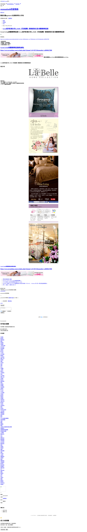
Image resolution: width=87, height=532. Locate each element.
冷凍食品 (2, 372)
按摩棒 (1, 457)
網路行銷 (2, 467)
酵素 (1, 406)
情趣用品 (2, 456)
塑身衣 (1, 480)
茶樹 (1, 474)
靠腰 (1, 421)
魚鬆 (1, 364)
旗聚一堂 (2, 358)
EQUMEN (2, 482)
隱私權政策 (50, 515)
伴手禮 (1, 362)
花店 (1, 436)
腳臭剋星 (2, 339)
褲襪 (1, 449)
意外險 (1, 408)
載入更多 (2, 305)
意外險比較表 (3, 409)
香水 (1, 476)
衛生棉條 (2, 465)
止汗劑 (1, 352)
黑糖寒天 (2, 428)
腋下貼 (1, 351)
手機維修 (2, 462)
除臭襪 (1, 342)
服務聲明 (54, 515)
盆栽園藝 (2, 414)
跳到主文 (2, 12)
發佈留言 (2, 312)
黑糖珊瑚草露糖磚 (4, 429)
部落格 (4, 22)
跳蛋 (1, 459)
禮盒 (1, 361)
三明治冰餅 (2, 345)
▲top (1, 303)
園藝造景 (2, 412)
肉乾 (1, 365)
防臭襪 (1, 344)
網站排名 (2, 434)
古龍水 (1, 477)
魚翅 (1, 374)
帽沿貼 (1, 338)
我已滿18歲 (3, 529)
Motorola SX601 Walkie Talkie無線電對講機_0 (12, 280)
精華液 (1, 473)
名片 (4, 23)
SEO (1, 435)
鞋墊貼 (1, 355)
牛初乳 (1, 404)
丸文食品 (2, 357)
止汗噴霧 (2, 354)
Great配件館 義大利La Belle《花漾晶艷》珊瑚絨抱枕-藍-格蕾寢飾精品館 (25, 28)
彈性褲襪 (2, 450)
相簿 (4, 20)
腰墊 (1, 422)
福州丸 (1, 371)
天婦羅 (1, 368)
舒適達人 (2, 466)
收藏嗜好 (10, 18)
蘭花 (1, 416)
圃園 (1, 478)
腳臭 (1, 341)
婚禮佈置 (2, 439)
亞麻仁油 (2, 401)
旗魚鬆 (1, 359)
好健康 (1, 398)
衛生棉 (1, 463)
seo (1, 469)
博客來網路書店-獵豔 (7, 279)
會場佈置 (2, 440)
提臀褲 (1, 484)
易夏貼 (1, 349)
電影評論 (10, 301)
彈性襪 (1, 447)
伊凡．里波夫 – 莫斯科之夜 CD (9, 284)
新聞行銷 (2, 470)
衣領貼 (1, 337)
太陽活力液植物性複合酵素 (6, 426)
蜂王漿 (1, 402)
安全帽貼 (2, 348)
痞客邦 (10, 297)
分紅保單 (2, 411)
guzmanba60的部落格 (9, 9)
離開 (7, 529)
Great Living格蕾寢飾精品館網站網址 (12, 47)
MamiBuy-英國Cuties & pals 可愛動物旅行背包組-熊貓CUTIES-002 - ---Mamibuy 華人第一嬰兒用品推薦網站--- (25, 283)
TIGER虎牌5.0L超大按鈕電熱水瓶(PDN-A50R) (12, 282)
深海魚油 (2, 405)
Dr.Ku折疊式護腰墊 (4, 418)
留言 (13, 297)
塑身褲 (1, 481)
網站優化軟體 (3, 431)
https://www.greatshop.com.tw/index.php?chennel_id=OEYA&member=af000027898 (26, 50)
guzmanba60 (2, 291)
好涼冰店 (2, 347)
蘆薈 (1, 471)
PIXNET (34, 515)
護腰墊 (1, 424)
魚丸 (1, 366)
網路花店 (2, 437)
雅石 (1, 415)
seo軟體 (2, 432)
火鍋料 (1, 369)
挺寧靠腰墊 (2, 419)
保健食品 (2, 399)
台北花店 (2, 442)
